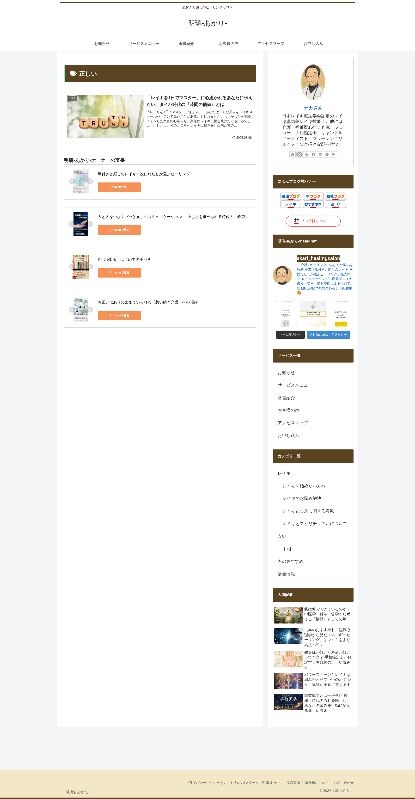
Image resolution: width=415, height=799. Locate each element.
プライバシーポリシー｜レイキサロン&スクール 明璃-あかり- (233, 783)
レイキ (284, 473)
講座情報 (286, 573)
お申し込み (288, 435)
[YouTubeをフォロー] (306, 154)
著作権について (317, 783)
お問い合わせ (344, 783)
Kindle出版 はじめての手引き (124, 259)
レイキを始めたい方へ (304, 486)
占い (282, 536)
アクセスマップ (293, 422)
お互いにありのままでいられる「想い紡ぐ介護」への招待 (148, 302)
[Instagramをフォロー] (299, 154)
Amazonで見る (119, 187)
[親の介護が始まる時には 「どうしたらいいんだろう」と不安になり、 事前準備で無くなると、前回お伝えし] (285, 314)
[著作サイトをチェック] (292, 154)
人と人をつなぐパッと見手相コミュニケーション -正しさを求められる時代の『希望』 (173, 217)
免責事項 (293, 783)
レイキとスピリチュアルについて (314, 523)
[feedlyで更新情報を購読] (327, 154)
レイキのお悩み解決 (301, 498)
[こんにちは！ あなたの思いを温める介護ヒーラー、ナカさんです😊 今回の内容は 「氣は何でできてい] (341, 314)
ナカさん (313, 107)
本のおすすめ (291, 561)
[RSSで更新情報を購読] (334, 154)
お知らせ (286, 372)
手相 (286, 548)
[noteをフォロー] (313, 154)
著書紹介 (286, 397)
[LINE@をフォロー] (320, 154)
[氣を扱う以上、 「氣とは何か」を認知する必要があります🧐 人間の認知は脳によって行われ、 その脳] (313, 314)
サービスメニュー (295, 385)
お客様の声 (288, 410)
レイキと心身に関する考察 (308, 510)
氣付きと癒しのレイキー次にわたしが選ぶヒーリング (144, 174)
